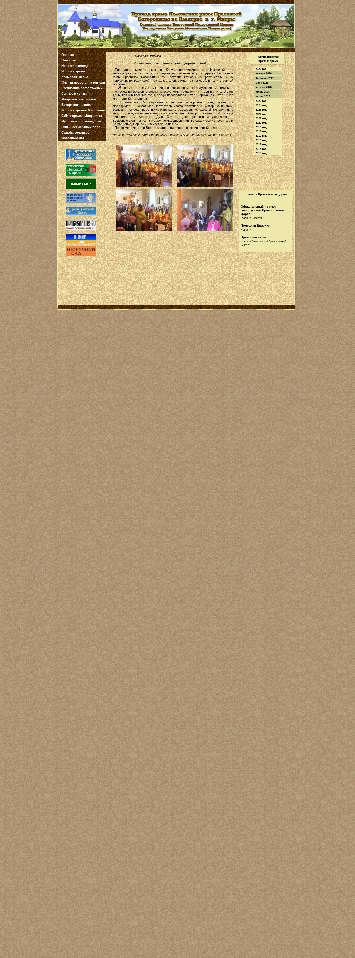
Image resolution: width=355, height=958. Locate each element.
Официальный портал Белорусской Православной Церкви (263, 210)
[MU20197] (205, 230)
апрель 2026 (264, 87)
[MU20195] (144, 186)
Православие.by (253, 237)
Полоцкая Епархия (255, 225)
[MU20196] (205, 186)
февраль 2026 (265, 78)
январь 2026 (264, 73)
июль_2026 (263, 96)
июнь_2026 (263, 91)
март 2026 (262, 82)
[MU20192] (144, 230)
